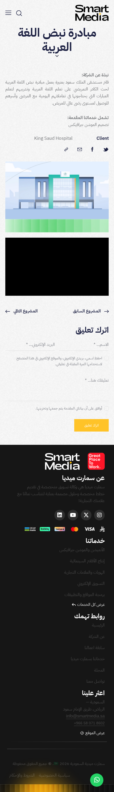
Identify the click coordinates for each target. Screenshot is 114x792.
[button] (8, 12)
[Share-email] (79, 149)
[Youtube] (73, 515)
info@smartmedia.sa (85, 716)
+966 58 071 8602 (89, 723)
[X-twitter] (86, 515)
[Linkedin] (59, 515)
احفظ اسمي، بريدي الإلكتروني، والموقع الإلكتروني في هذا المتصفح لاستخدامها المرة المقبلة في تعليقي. (59, 361)
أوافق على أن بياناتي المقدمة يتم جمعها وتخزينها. (69, 408)
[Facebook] (92, 149)
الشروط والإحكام (22, 775)
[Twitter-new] (106, 149)
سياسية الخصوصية (54, 775)
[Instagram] (99, 515)
